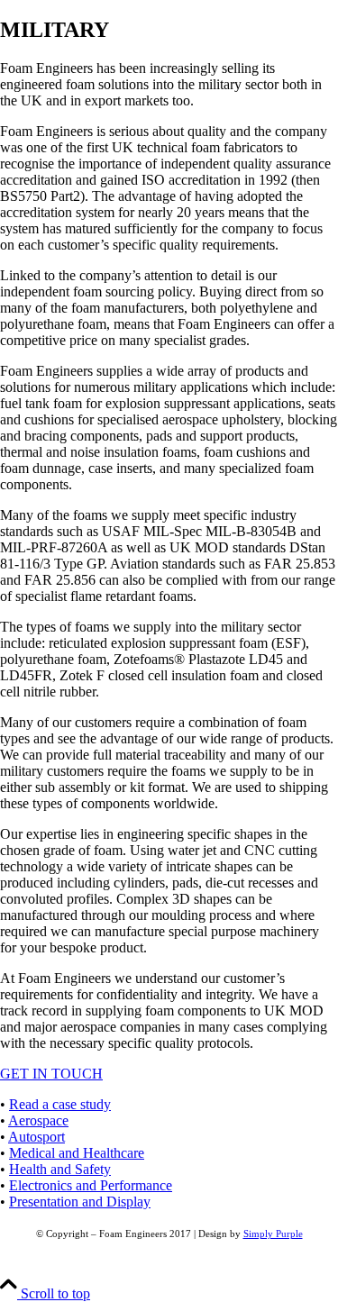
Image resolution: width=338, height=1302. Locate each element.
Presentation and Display (80, 1201)
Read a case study (60, 1104)
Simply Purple (273, 1233)
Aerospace (38, 1120)
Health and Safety (60, 1169)
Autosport (36, 1136)
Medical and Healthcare (76, 1153)
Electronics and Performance (90, 1185)
